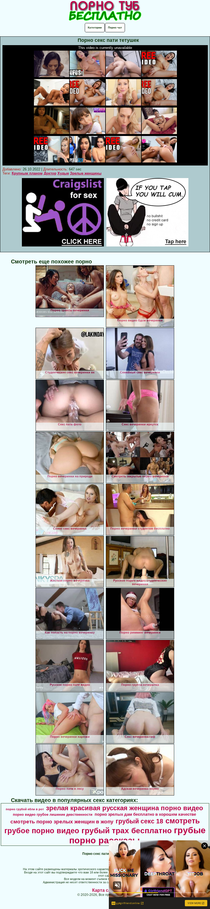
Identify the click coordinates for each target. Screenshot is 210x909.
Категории (95, 27)
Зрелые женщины (85, 173)
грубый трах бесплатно (126, 830)
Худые (63, 173)
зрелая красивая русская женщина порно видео (124, 808)
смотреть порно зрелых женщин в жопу (61, 821)
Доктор (50, 173)
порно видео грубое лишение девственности (52, 814)
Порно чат (115, 27)
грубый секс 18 (139, 821)
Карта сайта (105, 890)
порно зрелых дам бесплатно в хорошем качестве (145, 814)
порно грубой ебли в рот (25, 809)
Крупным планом (27, 173)
